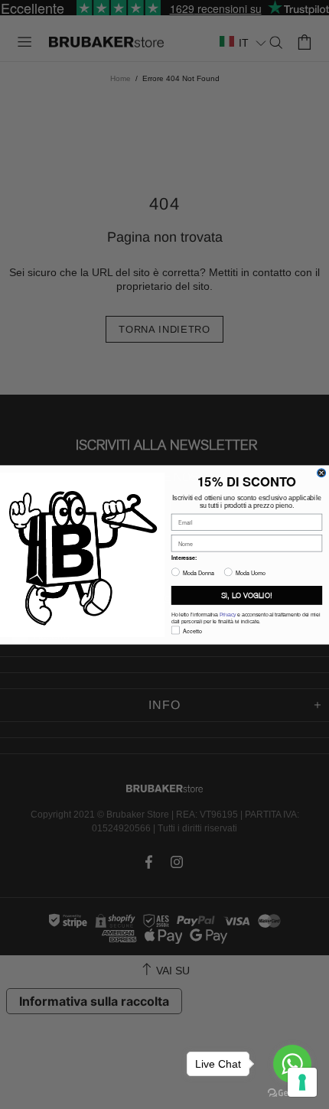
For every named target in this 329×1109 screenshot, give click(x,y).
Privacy (228, 615)
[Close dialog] (322, 472)
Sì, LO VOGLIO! (246, 595)
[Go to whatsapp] (292, 1064)
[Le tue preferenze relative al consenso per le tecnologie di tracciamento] (302, 1082)
